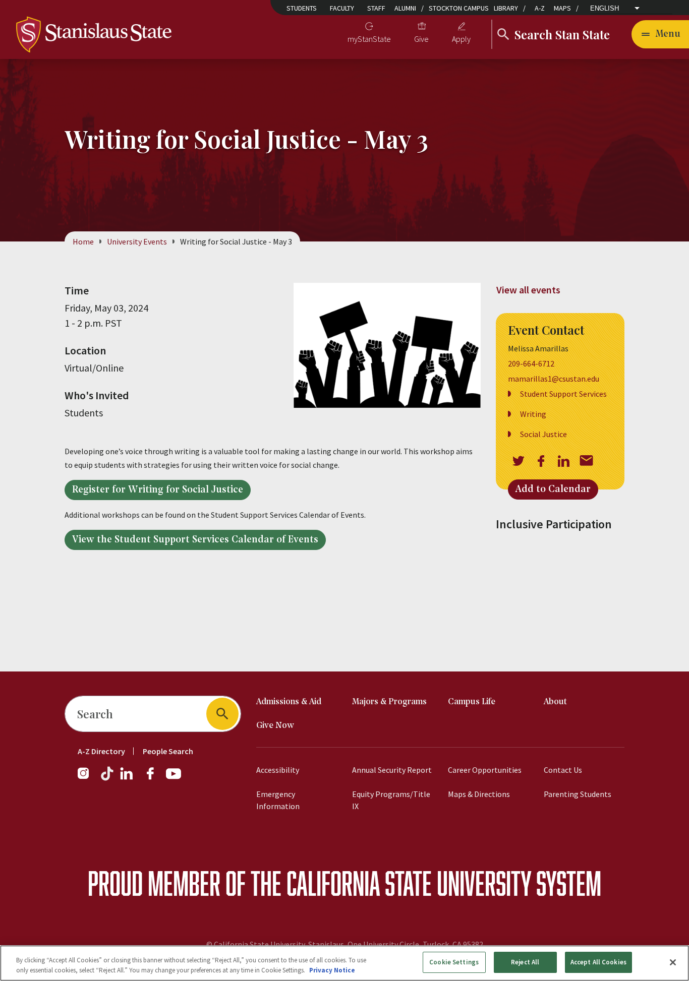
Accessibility (277, 770)
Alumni (405, 8)
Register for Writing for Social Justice (157, 490)
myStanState (369, 39)
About (555, 702)
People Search (168, 751)
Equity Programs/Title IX (391, 800)
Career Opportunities (485, 770)
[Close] (673, 962)
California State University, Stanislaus (279, 944)
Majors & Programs (389, 702)
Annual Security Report (392, 770)
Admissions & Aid (288, 702)
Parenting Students (577, 794)
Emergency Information (278, 800)
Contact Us (563, 770)
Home (83, 241)
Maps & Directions (479, 794)
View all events (528, 289)
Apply (461, 39)
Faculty (342, 8)
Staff (376, 8)
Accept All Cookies (598, 962)
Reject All (525, 962)
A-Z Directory (101, 751)
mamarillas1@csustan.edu (553, 379)
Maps (562, 8)
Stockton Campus (459, 8)
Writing (533, 414)
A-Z (540, 8)
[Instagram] (87, 778)
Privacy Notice (332, 970)
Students (301, 8)
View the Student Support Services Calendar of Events (195, 540)
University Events (137, 241)
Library (506, 8)
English (604, 8)
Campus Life (471, 702)
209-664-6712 (531, 363)
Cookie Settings (454, 962)
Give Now (275, 725)
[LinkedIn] (127, 778)
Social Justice (543, 434)
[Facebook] (154, 778)
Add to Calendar (553, 489)
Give (421, 39)
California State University (408, 883)
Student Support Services (563, 394)
